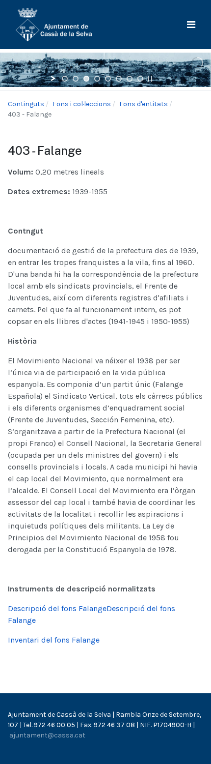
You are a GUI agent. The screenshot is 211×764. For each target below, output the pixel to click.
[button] (191, 24)
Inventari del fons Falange (54, 640)
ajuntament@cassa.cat (47, 735)
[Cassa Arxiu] (54, 24)
